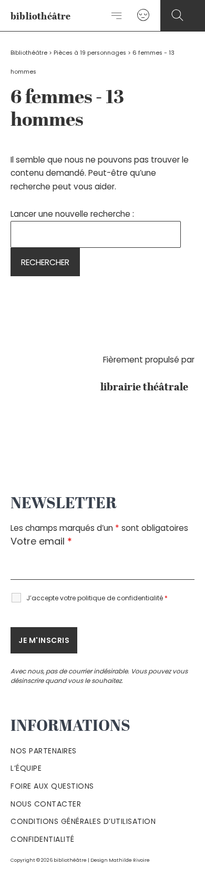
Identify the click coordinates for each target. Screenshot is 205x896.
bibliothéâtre (41, 17)
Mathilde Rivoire (129, 860)
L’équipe (26, 768)
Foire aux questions (52, 786)
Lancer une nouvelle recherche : (72, 213)
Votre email (41, 541)
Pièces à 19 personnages (90, 53)
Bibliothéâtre (29, 53)
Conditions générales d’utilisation (83, 821)
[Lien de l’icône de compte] (143, 15)
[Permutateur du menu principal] (117, 16)
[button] (177, 15)
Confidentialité (43, 839)
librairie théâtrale (147, 387)
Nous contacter (46, 804)
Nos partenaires (44, 751)
